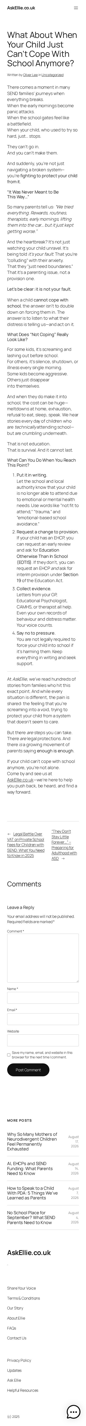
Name (12, 988)
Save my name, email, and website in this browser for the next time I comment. (42, 1055)
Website (13, 1031)
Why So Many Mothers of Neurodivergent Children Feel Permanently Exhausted (32, 1141)
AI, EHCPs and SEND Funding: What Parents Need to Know (30, 1168)
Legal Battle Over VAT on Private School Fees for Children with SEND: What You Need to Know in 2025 (25, 844)
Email (12, 1010)
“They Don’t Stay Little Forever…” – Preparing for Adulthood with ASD (64, 845)
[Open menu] (76, 8)
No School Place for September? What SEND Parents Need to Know (31, 1217)
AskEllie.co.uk (21, 8)
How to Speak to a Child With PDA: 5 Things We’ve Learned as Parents (32, 1193)
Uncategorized (53, 74)
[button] (73, 1412)
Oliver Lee (30, 74)
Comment (15, 931)
